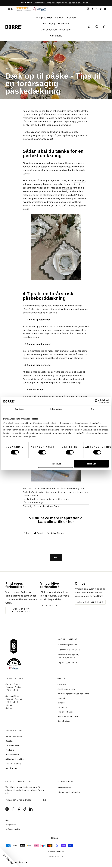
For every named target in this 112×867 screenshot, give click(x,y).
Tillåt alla (91, 464)
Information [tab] (56, 409)
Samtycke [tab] (19, 409)
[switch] (42, 452)
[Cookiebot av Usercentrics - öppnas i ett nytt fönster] (97, 401)
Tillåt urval (55, 464)
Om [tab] (92, 409)
